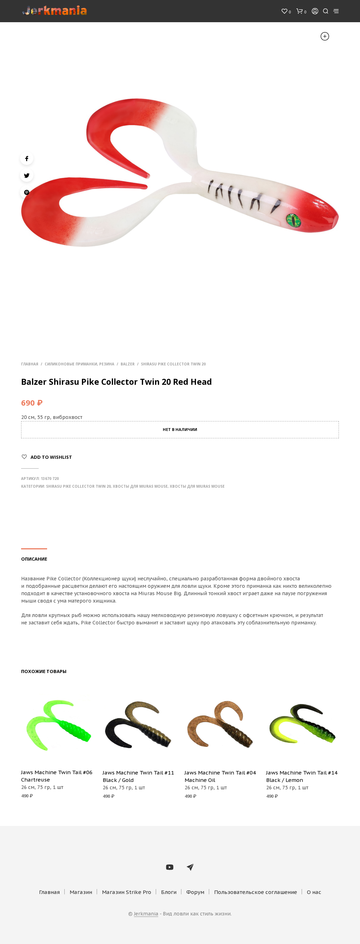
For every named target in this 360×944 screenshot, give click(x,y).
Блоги (168, 892)
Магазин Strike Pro (126, 892)
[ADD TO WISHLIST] (57, 753)
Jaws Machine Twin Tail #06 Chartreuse (56, 776)
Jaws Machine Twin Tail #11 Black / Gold (138, 776)
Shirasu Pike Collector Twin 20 (173, 364)
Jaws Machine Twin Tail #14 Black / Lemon (302, 776)
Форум (195, 892)
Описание (34, 559)
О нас (314, 892)
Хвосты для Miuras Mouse (140, 486)
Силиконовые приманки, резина (79, 364)
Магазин (81, 892)
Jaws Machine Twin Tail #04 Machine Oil (220, 776)
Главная (29, 364)
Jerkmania (146, 914)
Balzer (128, 364)
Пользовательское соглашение (255, 892)
